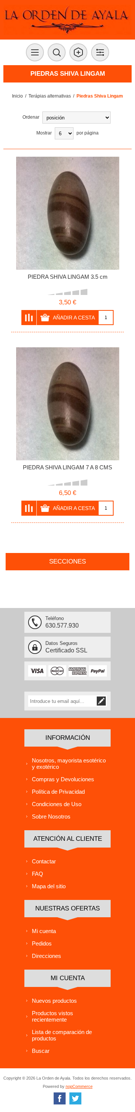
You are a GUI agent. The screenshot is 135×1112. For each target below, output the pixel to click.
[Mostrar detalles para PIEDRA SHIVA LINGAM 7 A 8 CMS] (67, 403)
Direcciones (46, 956)
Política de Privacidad (58, 791)
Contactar (44, 861)
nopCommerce (79, 1086)
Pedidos (42, 943)
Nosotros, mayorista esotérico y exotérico (69, 763)
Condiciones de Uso (56, 804)
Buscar (41, 1051)
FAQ (37, 874)
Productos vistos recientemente (52, 1016)
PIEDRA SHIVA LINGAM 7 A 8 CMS (67, 467)
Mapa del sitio (49, 886)
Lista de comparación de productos (62, 1035)
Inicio (17, 96)
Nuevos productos (54, 1000)
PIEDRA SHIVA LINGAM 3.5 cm (68, 276)
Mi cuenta (44, 931)
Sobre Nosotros (51, 816)
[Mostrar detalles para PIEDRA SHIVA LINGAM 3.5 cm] (67, 213)
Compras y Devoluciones (63, 779)
